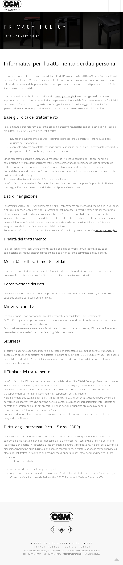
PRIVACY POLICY (46, 546)
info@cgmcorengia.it (72, 553)
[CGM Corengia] (12, 4)
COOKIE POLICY (78, 546)
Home (8, 36)
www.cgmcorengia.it (65, 96)
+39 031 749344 (34, 553)
